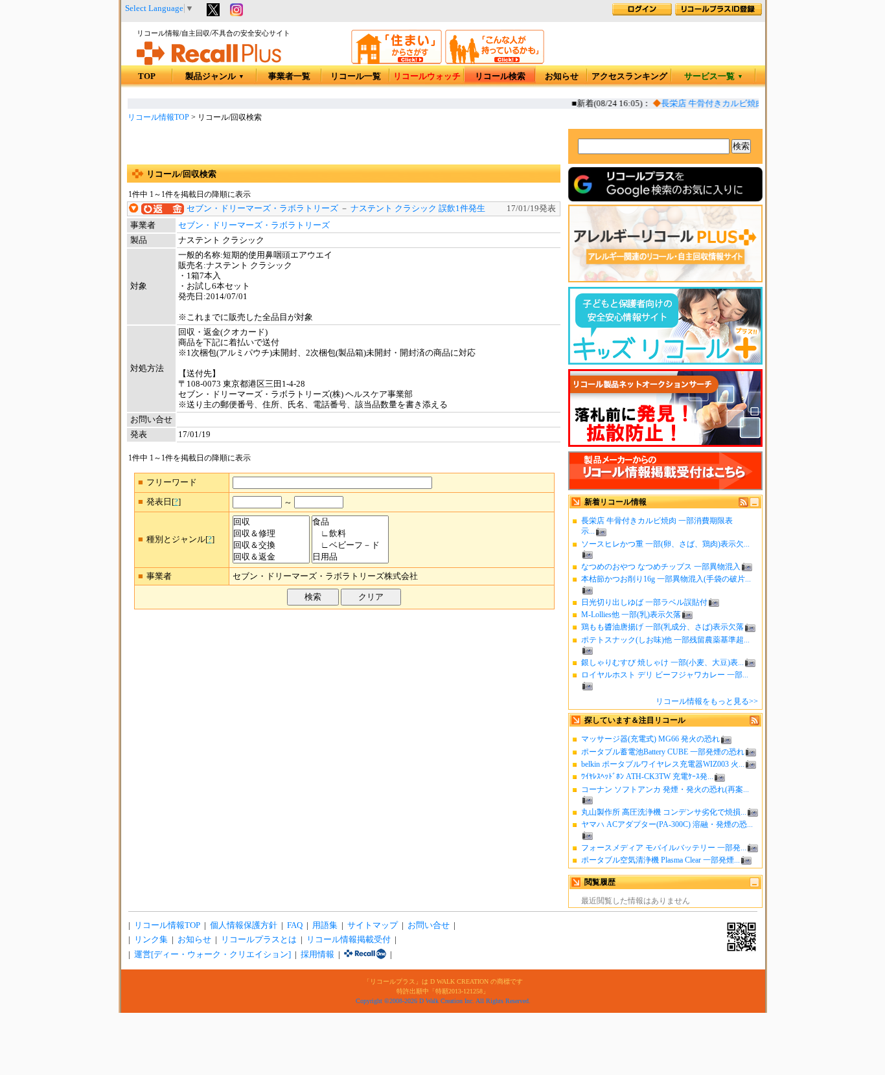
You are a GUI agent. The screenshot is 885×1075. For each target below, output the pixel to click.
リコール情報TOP (158, 117)
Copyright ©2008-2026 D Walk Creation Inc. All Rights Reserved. (443, 1000)
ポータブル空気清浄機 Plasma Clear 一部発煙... (660, 860)
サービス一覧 (713, 76)
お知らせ (562, 76)
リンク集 (151, 939)
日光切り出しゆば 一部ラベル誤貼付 (644, 602)
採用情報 (317, 954)
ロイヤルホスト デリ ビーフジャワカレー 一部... (664, 675)
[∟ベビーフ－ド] (350, 545)
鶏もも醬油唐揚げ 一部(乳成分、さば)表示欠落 (662, 627)
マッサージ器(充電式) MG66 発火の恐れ (650, 739)
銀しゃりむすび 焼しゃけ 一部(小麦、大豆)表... (662, 662)
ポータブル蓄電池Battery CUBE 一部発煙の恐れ (662, 752)
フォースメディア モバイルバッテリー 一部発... (663, 848)
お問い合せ (429, 925)
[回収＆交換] (271, 545)
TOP (146, 76)
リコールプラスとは (259, 939)
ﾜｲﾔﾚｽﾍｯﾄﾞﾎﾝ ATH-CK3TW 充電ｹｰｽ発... (647, 776)
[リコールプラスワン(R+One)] (365, 954)
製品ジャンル (214, 76)
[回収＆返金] (271, 557)
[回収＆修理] (271, 533)
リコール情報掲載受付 (348, 939)
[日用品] (350, 557)
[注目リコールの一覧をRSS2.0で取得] (754, 723)
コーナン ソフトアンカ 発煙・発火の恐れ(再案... (665, 789)
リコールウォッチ (427, 76)
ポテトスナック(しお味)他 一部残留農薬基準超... (665, 640)
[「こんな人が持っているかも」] (494, 61)
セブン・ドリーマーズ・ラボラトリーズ (262, 208)
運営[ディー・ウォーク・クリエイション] (212, 954)
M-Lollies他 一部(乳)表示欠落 (631, 614)
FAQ (295, 925)
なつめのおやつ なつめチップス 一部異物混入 (661, 567)
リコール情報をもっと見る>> (707, 701)
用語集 (325, 925)
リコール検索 (500, 76)
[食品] (350, 522)
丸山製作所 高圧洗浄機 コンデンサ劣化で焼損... (663, 812)
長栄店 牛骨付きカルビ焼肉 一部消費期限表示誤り (749, 103)
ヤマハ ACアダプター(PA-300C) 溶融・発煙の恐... (667, 824)
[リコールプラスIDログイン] (642, 12)
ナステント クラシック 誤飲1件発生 (418, 208)
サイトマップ (372, 925)
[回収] (271, 522)
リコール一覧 (355, 76)
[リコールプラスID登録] (718, 12)
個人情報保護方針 (243, 925)
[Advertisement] (343, 145)
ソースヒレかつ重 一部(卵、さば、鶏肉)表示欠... (665, 544)
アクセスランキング (629, 76)
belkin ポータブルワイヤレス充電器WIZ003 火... (662, 764)
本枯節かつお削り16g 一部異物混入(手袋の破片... (666, 579)
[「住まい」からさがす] (396, 61)
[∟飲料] (350, 533)
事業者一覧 (289, 76)
